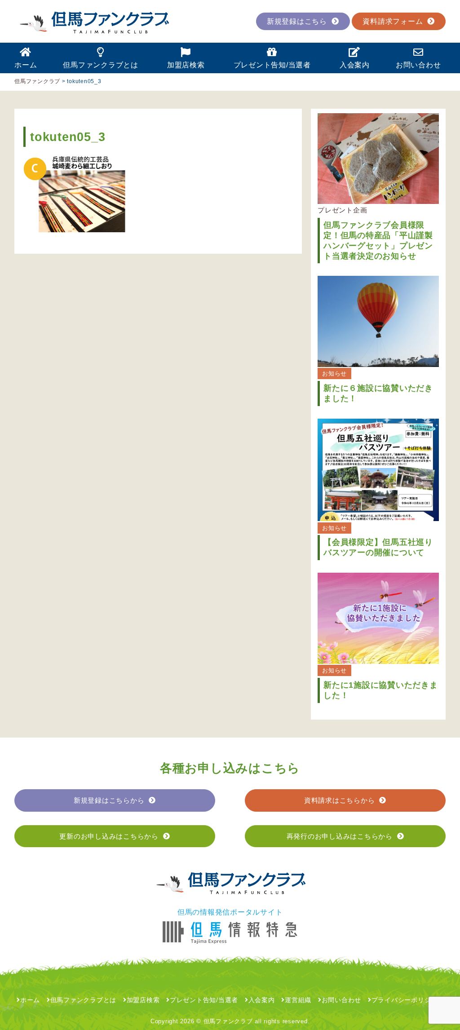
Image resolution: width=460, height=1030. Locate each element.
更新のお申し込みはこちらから (109, 836)
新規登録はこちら (297, 21)
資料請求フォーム (393, 21)
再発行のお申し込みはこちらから (340, 836)
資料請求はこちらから (339, 800)
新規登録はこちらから (109, 800)
